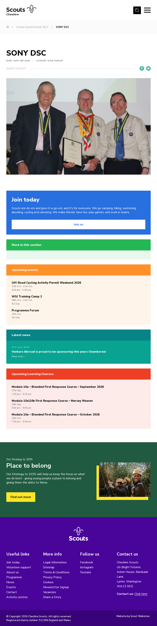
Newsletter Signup (56, 587)
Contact (11, 592)
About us (12, 572)
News (10, 582)
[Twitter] (148, 68)
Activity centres (17, 597)
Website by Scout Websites (133, 616)
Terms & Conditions (56, 572)
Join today (13, 562)
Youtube (85, 572)
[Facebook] (142, 68)
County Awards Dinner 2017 (32, 27)
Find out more (21, 497)
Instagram (86, 567)
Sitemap (48, 567)
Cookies (48, 582)
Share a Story (52, 597)
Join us (78, 224)
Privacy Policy (52, 577)
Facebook (86, 562)
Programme (14, 577)
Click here (140, 594)
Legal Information (55, 562)
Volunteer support (18, 567)
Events (11, 587)
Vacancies (49, 592)
